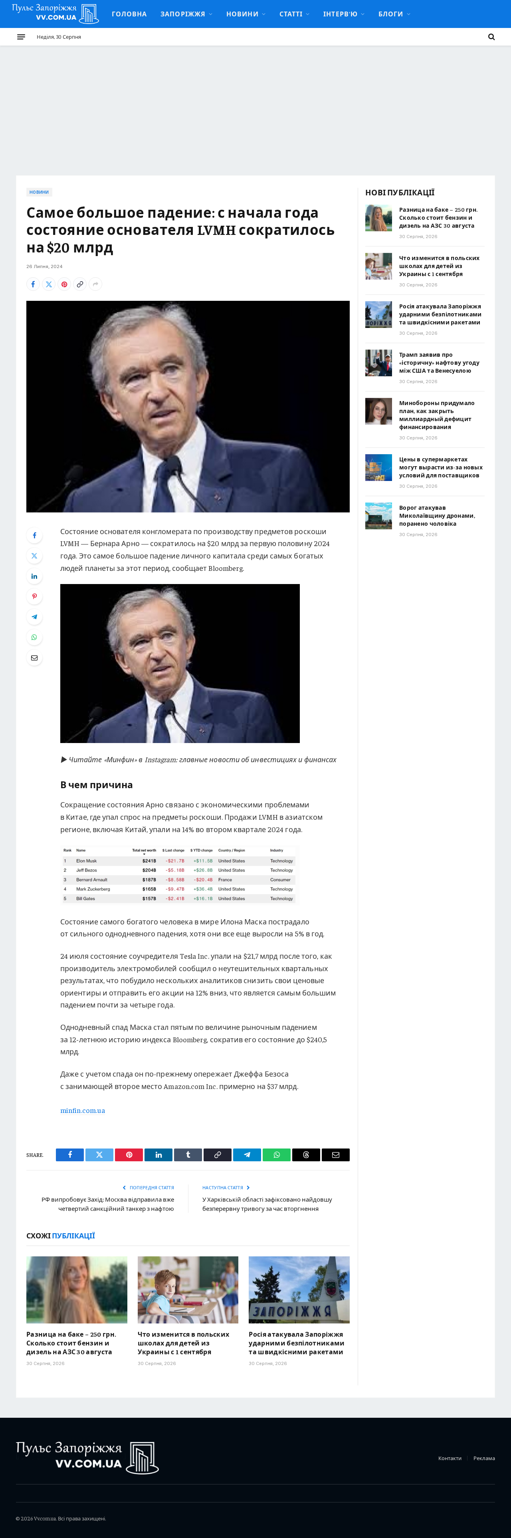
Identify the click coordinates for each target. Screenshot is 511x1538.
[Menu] (21, 36)
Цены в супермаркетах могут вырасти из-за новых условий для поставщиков (441, 467)
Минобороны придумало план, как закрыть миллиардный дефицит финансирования (437, 414)
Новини (242, 14)
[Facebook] (34, 535)
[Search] (491, 36)
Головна (129, 14)
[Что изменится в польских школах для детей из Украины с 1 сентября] (188, 1289)
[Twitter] (34, 556)
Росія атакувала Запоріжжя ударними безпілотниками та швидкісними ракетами (297, 1342)
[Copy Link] (80, 284)
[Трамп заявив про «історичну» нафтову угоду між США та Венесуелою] (378, 363)
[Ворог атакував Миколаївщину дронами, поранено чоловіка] (378, 516)
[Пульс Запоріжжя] (55, 14)
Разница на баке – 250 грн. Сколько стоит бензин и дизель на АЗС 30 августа (71, 1342)
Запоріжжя (183, 14)
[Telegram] (34, 617)
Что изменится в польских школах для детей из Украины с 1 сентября (184, 1342)
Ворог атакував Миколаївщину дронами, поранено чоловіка (437, 515)
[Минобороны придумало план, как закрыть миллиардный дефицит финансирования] (378, 411)
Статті (291, 14)
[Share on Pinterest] (64, 284)
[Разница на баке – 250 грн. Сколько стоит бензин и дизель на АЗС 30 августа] (76, 1289)
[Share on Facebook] (33, 284)
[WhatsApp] (34, 637)
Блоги (390, 14)
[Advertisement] (255, 105)
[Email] (34, 658)
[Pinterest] (34, 596)
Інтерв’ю (340, 14)
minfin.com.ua (82, 1110)
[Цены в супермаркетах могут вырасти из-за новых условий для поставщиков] (378, 467)
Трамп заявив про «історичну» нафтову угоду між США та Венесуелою (439, 362)
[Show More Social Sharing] (95, 284)
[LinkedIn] (34, 576)
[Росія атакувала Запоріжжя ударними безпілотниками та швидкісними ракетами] (299, 1289)
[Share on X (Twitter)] (48, 284)
